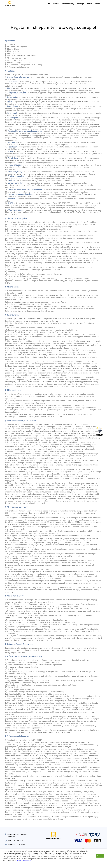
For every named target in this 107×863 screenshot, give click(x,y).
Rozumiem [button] (100, 856)
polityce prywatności (24, 861)
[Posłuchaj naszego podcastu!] (99, 431)
